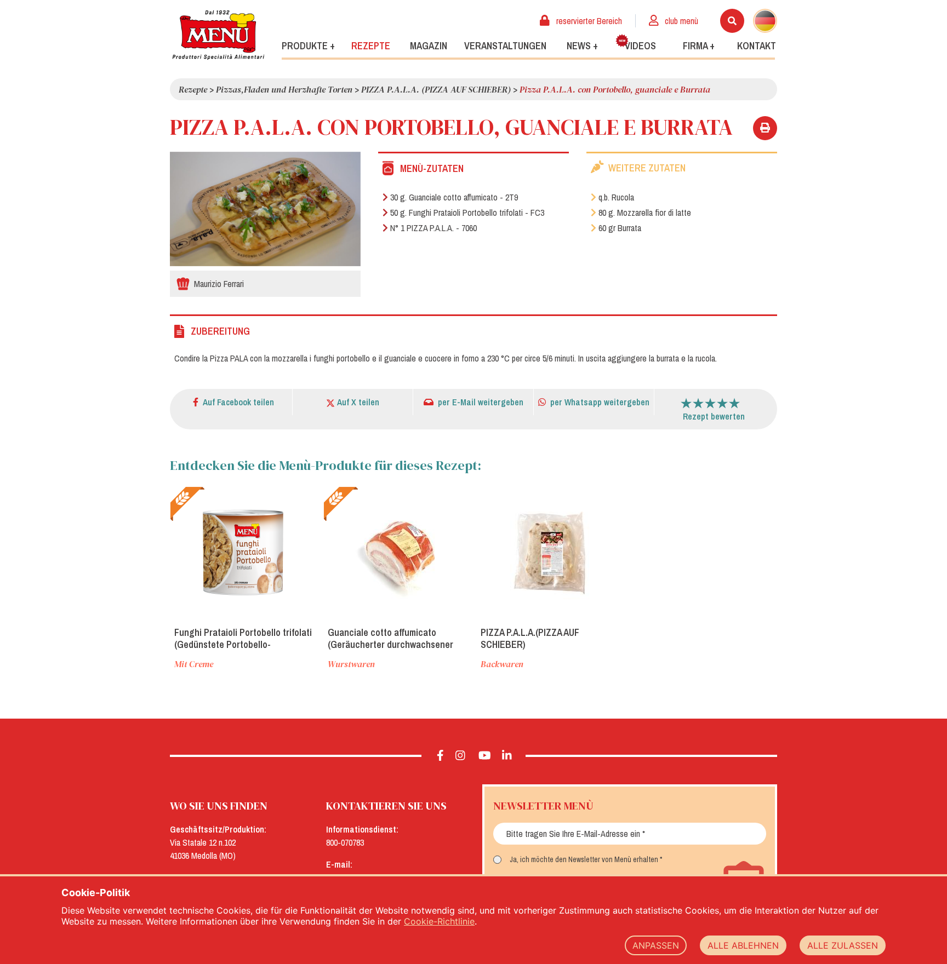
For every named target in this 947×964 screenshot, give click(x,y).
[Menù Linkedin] (507, 755)
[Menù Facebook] (440, 755)
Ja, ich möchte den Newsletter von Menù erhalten (584, 859)
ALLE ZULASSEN (842, 945)
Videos (640, 46)
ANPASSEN (655, 945)
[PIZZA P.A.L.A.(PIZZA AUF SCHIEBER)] (550, 552)
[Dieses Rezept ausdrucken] (765, 128)
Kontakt (756, 46)
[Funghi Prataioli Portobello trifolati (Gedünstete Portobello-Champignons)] (243, 552)
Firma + (699, 46)
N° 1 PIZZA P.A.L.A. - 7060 (433, 228)
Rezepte (370, 46)
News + (582, 46)
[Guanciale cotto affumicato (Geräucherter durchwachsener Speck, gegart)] (397, 552)
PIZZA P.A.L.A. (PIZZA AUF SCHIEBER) (436, 89)
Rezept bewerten (714, 416)
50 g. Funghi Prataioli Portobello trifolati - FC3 (467, 212)
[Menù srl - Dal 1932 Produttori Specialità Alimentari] (218, 35)
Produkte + (308, 46)
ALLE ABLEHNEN (743, 945)
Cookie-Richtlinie (439, 921)
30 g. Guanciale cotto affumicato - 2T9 (454, 197)
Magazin (428, 46)
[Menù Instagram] (461, 755)
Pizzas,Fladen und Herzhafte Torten (284, 89)
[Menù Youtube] (485, 755)
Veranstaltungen (505, 46)
